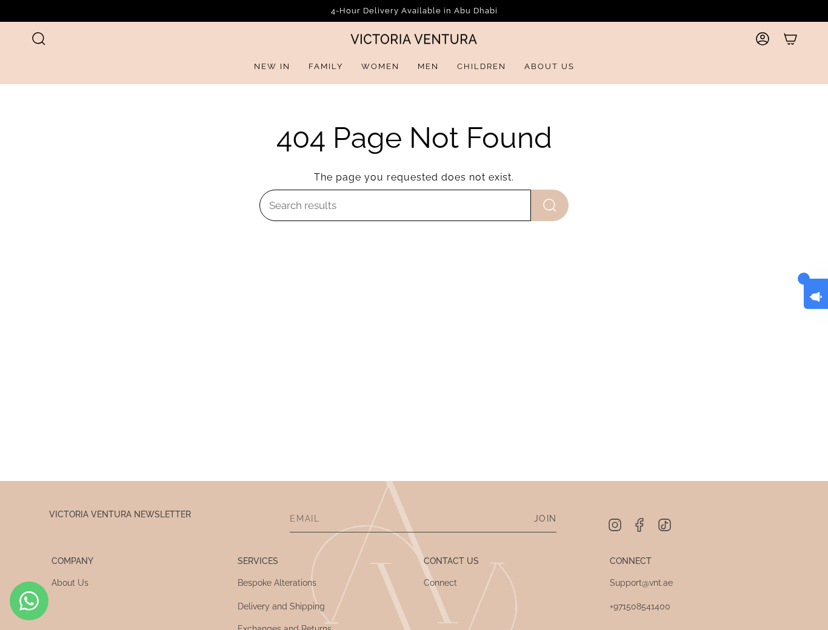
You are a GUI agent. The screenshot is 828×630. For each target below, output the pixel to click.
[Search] (550, 205)
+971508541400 (640, 606)
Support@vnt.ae (641, 583)
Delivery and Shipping (281, 606)
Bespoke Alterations (277, 583)
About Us (70, 583)
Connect (440, 583)
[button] (39, 39)
